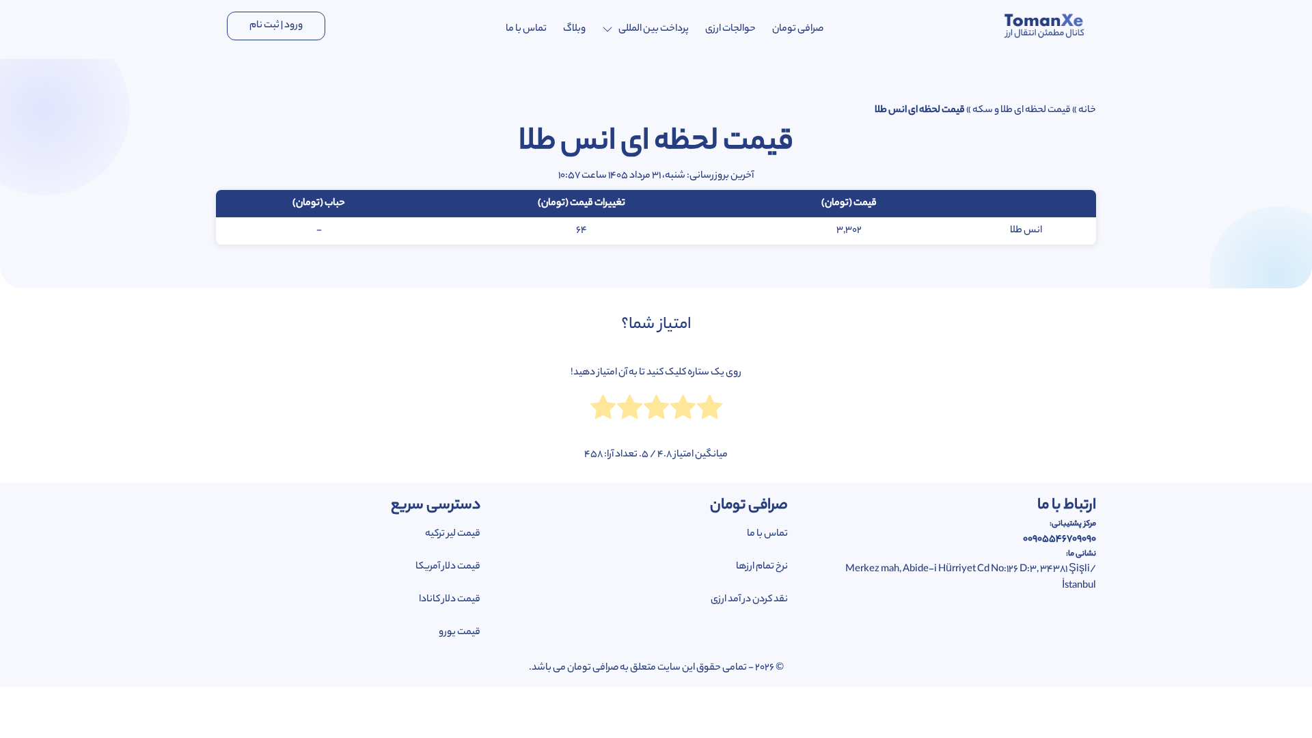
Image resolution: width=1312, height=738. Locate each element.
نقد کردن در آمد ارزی (749, 600)
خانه (1087, 110)
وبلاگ (574, 29)
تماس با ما (526, 29)
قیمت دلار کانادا (449, 600)
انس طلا (1026, 231)
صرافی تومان (797, 29)
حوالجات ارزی (730, 29)
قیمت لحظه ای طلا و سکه (1021, 110)
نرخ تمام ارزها (762, 567)
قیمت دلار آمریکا (447, 567)
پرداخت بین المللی (653, 29)
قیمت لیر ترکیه (452, 534)
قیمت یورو (459, 633)
